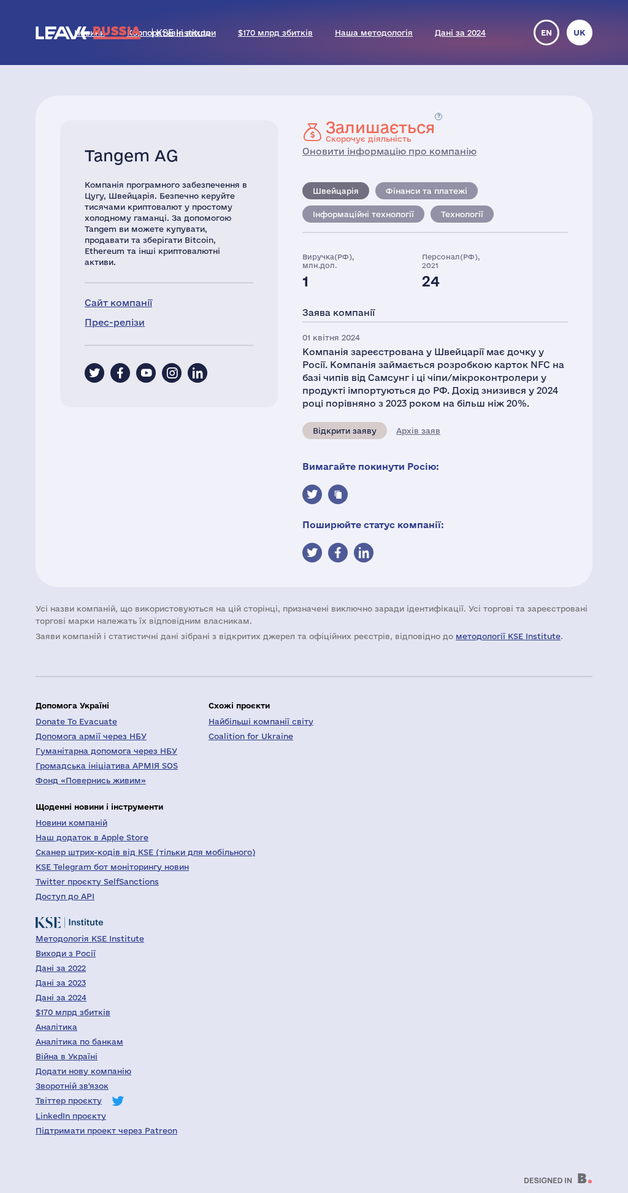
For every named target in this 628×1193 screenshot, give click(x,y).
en (546, 32)
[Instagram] (172, 373)
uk (579, 32)
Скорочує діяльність (380, 131)
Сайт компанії (118, 302)
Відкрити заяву (345, 430)
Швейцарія (336, 190)
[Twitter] (94, 373)
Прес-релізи (115, 322)
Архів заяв (418, 430)
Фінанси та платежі (426, 190)
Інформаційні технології (363, 214)
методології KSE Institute (508, 636)
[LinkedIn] (197, 373)
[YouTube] (146, 373)
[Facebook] (120, 373)
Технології (462, 214)
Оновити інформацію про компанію (389, 151)
